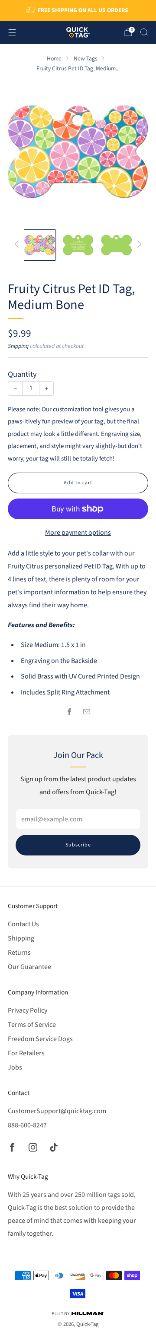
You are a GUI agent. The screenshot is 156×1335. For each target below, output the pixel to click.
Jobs (15, 1067)
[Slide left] (18, 245)
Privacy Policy (27, 1010)
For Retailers (26, 1053)
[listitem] (78, 10)
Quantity (22, 374)
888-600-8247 (27, 1125)
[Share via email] (86, 712)
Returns (19, 952)
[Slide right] (137, 245)
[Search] (144, 32)
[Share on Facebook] (69, 712)
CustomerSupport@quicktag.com (57, 1111)
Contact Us (23, 924)
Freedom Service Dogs (40, 1039)
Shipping (18, 346)
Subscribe (78, 845)
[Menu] (12, 32)
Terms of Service (32, 1024)
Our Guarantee (29, 967)
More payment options (78, 532)
